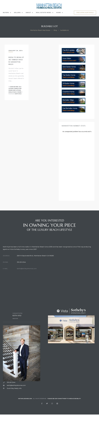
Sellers (17, 12)
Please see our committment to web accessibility (64, 398)
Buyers (6, 12)
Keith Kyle (18, 93)
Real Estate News (43, 12)
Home (58, 12)
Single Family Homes (15, 92)
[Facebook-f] (42, 403)
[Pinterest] (57, 403)
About (28, 12)
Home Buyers (14, 86)
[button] (85, 12)
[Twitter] (47, 403)
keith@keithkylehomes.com (27, 268)
